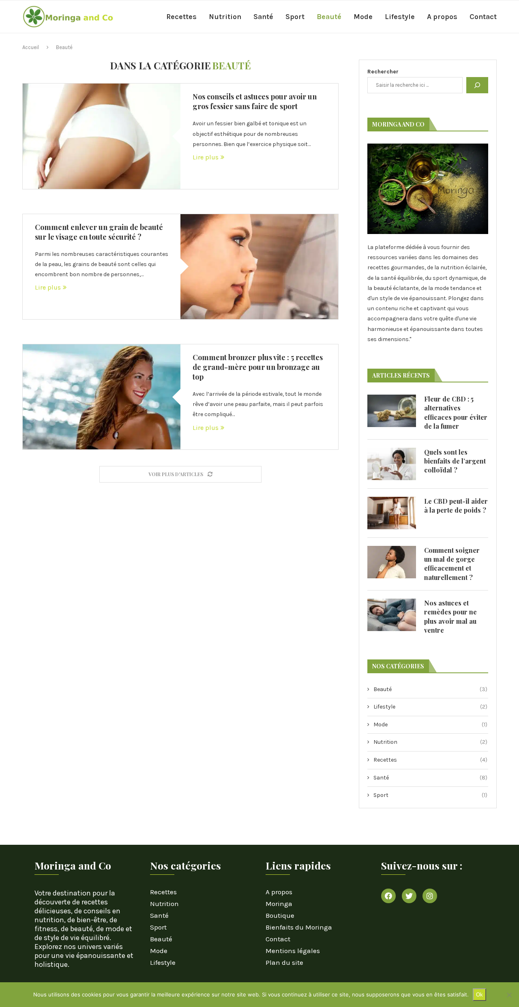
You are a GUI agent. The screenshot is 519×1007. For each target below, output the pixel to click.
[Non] (509, 995)
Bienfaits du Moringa (299, 927)
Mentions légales (293, 950)
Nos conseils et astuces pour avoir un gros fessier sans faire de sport (255, 101)
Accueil (30, 47)
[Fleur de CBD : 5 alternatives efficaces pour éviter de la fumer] (391, 411)
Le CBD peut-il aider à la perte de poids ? (456, 505)
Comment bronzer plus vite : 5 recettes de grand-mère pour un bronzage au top (258, 367)
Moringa (279, 903)
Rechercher (383, 71)
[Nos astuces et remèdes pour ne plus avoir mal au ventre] (391, 615)
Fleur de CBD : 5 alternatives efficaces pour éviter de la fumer (455, 412)
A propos (442, 16)
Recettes (181, 16)
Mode (363, 16)
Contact (483, 16)
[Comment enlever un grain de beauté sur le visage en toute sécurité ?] (259, 266)
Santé (263, 16)
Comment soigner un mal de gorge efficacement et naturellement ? (452, 564)
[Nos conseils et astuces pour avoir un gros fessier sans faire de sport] (101, 136)
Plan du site (284, 962)
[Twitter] (409, 896)
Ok (479, 995)
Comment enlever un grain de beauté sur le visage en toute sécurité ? (99, 232)
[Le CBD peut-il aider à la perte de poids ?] (391, 513)
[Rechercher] (477, 85)
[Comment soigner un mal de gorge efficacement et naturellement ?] (391, 562)
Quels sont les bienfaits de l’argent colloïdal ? (455, 461)
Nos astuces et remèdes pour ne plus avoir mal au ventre (450, 616)
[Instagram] (429, 896)
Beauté (329, 16)
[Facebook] (388, 896)
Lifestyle (400, 16)
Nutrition (225, 16)
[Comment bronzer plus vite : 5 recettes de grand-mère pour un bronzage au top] (101, 396)
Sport (295, 16)
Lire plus (206, 157)
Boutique (280, 915)
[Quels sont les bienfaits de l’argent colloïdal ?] (391, 464)
